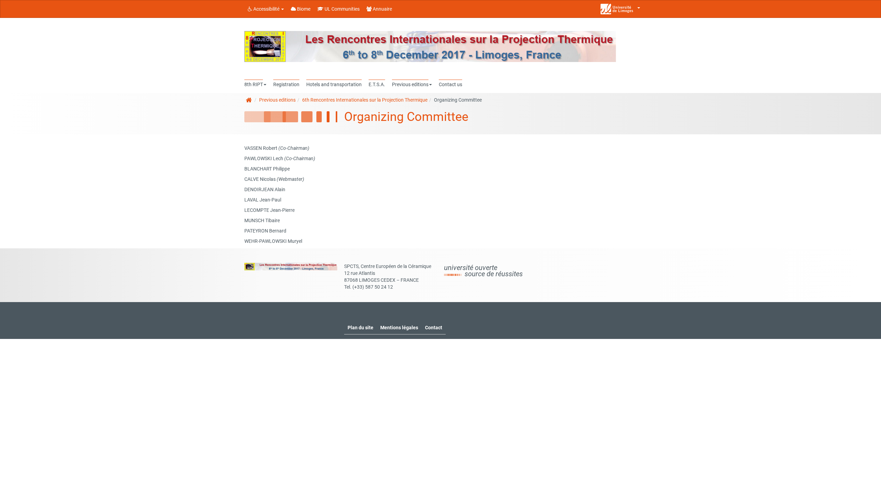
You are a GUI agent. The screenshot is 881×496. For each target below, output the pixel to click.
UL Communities (341, 9)
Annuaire (382, 9)
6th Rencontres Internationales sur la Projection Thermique (364, 100)
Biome (303, 9)
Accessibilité (266, 9)
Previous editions (277, 100)
